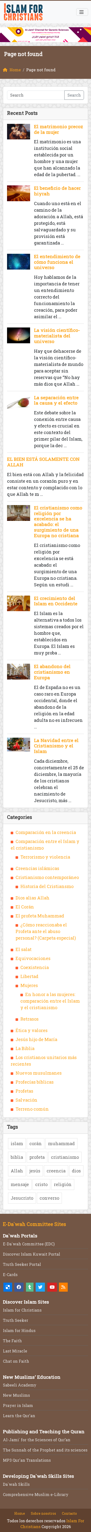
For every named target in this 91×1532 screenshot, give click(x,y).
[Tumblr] (29, 1287)
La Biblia (25, 1048)
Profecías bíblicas (35, 1082)
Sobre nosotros (43, 1513)
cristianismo (65, 1157)
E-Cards (10, 1274)
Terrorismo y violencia (45, 857)
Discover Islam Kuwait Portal (31, 1254)
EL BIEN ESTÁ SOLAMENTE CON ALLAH (43, 462)
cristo (41, 1184)
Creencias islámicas (37, 868)
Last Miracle (15, 1350)
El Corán (25, 907)
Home (19, 1513)
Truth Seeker (15, 1320)
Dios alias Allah (33, 898)
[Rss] (63, 1287)
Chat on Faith (16, 1361)
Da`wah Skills (16, 1484)
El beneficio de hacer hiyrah (57, 191)
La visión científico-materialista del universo (57, 335)
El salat (24, 949)
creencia (56, 1171)
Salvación (26, 1100)
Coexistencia (34, 967)
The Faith (12, 1340)
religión (63, 1184)
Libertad (29, 976)
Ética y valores (32, 1030)
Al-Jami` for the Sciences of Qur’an (36, 1439)
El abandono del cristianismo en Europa (52, 671)
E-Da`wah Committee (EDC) (29, 1243)
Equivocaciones (33, 958)
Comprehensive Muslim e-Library (35, 1494)
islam (17, 1143)
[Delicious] (7, 1287)
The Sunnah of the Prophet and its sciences (45, 1449)
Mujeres (29, 985)
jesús (34, 1171)
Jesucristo (22, 1198)
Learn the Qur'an (19, 1415)
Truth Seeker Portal (22, 1264)
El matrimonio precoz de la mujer (58, 129)
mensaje (20, 1184)
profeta (37, 1157)
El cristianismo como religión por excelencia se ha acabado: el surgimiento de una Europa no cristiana (58, 521)
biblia (17, 1157)
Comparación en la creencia (46, 832)
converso (49, 1198)
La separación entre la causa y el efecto (56, 400)
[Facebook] (19, 1287)
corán (35, 1143)
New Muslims (16, 1395)
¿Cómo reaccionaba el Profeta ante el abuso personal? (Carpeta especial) (46, 931)
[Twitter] (40, 1287)
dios (76, 1171)
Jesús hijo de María (36, 1039)
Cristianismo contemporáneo (47, 877)
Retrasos (29, 1019)
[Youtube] (52, 1287)
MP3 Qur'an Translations (27, 1460)
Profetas (24, 1091)
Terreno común (32, 1109)
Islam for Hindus (19, 1330)
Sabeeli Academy (19, 1384)
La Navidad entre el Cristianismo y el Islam (56, 745)
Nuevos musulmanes (39, 1073)
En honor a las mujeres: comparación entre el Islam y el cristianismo (50, 1000)
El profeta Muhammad (40, 916)
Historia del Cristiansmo (47, 886)
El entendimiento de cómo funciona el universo (57, 262)
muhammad (61, 1143)
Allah (17, 1171)
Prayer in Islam (18, 1405)
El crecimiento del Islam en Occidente (55, 601)
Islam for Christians (22, 1310)
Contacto (69, 1513)
